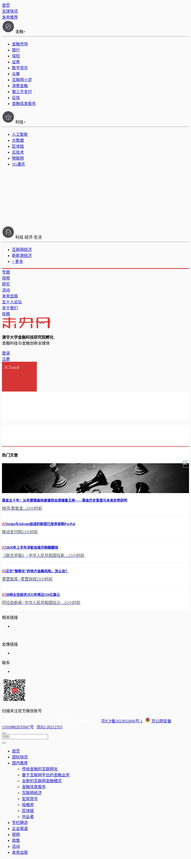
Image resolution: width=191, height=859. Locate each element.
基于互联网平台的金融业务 (46, 775)
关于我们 (10, 308)
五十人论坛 (12, 302)
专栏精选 (20, 823)
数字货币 (20, 68)
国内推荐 (20, 763)
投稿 (6, 314)
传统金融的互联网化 (40, 769)
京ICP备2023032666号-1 (122, 721)
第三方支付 (22, 92)
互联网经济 (22, 250)
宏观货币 (30, 799)
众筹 (16, 74)
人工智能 (20, 134)
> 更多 (17, 261)
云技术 (18, 152)
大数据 (18, 140)
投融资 (28, 805)
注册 (6, 359)
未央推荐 (10, 17)
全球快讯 (10, 11)
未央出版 (10, 296)
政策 (16, 840)
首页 (6, 5)
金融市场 (20, 44)
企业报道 (20, 828)
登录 (6, 353)
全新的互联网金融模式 (42, 781)
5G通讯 (18, 164)
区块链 (18, 146)
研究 (6, 284)
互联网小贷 (22, 80)
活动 (6, 290)
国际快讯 (20, 757)
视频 (6, 278)
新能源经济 (22, 255)
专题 (6, 272)
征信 (16, 98)
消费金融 (20, 86)
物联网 (18, 158)
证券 (16, 62)
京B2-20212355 (49, 727)
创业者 (28, 817)
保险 (16, 56)
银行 (16, 50)
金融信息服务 (24, 104)
